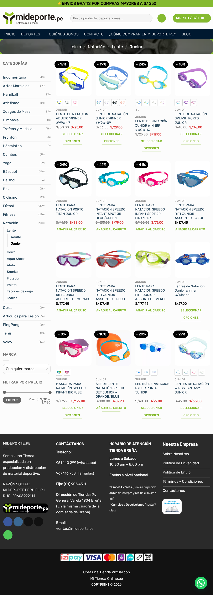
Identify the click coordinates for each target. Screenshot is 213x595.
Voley (7, 342)
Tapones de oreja (20, 291)
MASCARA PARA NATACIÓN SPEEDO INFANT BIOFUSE (71, 388)
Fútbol (8, 206)
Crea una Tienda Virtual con (106, 572)
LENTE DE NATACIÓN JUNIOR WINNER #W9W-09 (112, 118)
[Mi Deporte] (33, 18)
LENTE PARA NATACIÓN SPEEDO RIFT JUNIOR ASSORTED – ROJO (110, 292)
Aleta (11, 265)
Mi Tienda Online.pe (106, 578)
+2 (137, 109)
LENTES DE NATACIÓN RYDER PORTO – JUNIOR (152, 388)
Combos (10, 154)
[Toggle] (48, 77)
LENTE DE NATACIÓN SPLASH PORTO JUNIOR (191, 118)
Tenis (7, 333)
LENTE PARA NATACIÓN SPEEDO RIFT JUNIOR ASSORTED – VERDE (150, 292)
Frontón (10, 137)
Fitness (9, 214)
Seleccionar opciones (72, 137)
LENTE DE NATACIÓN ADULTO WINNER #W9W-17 (72, 118)
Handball (10, 94)
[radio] (59, 102)
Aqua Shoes (16, 259)
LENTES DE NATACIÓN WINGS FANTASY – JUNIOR (192, 388)
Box (6, 189)
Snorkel (13, 272)
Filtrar (12, 400)
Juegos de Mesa (17, 111)
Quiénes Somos (64, 34)
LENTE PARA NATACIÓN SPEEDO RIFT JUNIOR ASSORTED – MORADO (73, 292)
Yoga (7, 163)
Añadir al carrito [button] (71, 229)
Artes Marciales (16, 86)
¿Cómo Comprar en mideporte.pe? (142, 34)
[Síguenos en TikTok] (28, 522)
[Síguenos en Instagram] (18, 522)
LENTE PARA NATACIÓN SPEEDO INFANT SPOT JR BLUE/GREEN (110, 211)
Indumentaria (14, 77)
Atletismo (11, 103)
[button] (161, 18)
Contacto (94, 34)
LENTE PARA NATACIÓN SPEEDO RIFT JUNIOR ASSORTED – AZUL (189, 211)
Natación (96, 46)
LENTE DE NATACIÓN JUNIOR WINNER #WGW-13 (151, 125)
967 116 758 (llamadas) (75, 473)
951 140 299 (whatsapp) (76, 463)
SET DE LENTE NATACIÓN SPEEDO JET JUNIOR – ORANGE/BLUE (110, 390)
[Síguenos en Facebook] (8, 522)
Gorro (11, 252)
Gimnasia (11, 120)
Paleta (12, 285)
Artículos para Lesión (21, 316)
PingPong (11, 325)
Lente (117, 46)
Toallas (12, 298)
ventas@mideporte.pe (75, 529)
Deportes (30, 34)
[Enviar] (148, 18)
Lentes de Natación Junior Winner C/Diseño (190, 290)
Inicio (9, 34)
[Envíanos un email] (38, 522)
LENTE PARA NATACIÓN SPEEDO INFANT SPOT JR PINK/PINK (150, 211)
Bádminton (12, 146)
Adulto (16, 237)
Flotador (13, 278)
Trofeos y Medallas (18, 129)
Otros (7, 308)
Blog (186, 34)
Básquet (10, 171)
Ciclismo (10, 197)
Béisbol (9, 180)
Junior (16, 244)
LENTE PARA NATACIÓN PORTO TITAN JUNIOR (69, 209)
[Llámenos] (8, 535)
